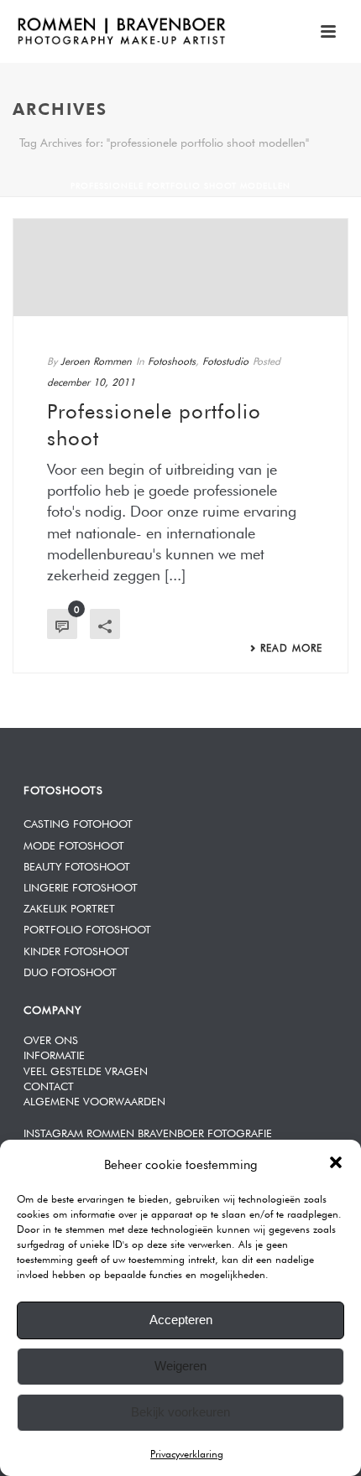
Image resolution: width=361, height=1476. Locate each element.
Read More (291, 646)
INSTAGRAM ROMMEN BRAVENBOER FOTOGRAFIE (148, 1132)
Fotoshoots (172, 359)
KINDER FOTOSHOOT (76, 950)
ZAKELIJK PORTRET (69, 907)
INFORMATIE (54, 1054)
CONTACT (49, 1085)
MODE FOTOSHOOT (74, 844)
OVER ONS (51, 1039)
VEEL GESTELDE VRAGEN (86, 1070)
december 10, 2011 (91, 380)
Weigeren (180, 1366)
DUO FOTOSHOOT (70, 971)
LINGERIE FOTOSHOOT (81, 886)
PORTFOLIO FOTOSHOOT (87, 928)
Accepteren (180, 1319)
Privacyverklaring (186, 1452)
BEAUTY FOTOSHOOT (77, 865)
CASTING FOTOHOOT (78, 822)
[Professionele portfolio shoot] (180, 267)
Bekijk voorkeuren (180, 1412)
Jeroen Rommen (96, 359)
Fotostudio (225, 359)
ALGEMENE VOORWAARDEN (94, 1100)
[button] (335, 1162)
